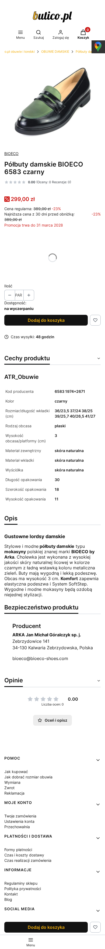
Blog (8, 899)
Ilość (8, 286)
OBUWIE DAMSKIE (55, 52)
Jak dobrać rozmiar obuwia (28, 777)
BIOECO (11, 153)
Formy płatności (18, 849)
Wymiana (12, 782)
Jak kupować (16, 771)
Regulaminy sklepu (20, 883)
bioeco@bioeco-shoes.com (40, 658)
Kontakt (11, 894)
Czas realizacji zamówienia (27, 860)
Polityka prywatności (22, 888)
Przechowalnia (17, 826)
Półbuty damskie (88, 52)
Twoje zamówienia (20, 816)
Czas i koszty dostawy (24, 855)
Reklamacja (14, 793)
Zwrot (9, 787)
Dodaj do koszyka (46, 320)
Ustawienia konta (19, 821)
